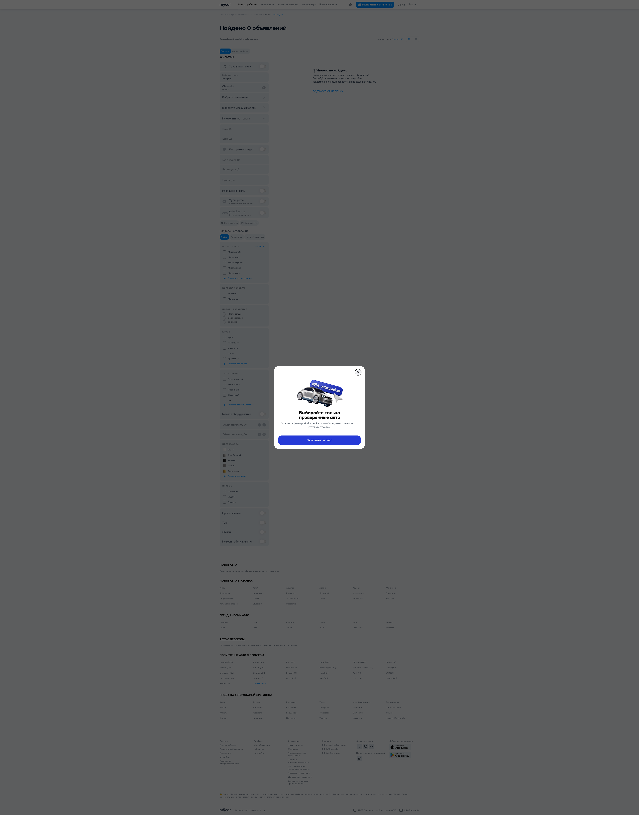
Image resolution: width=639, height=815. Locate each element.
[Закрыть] (358, 372)
